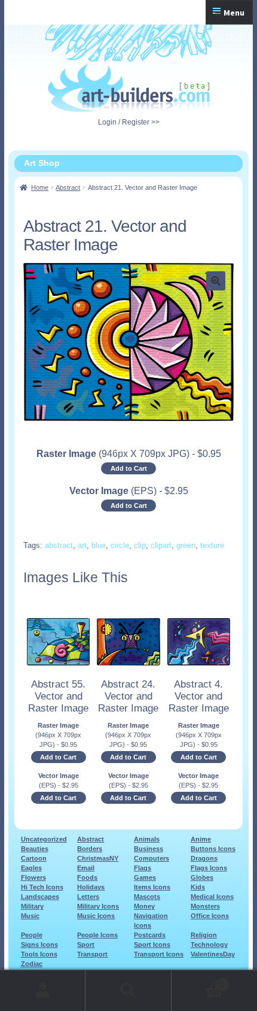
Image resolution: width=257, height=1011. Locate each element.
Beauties (34, 848)
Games (145, 877)
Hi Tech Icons (42, 887)
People (31, 935)
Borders (89, 848)
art (82, 545)
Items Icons (152, 887)
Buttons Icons (213, 848)
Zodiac (31, 963)
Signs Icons (39, 944)
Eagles (31, 867)
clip (140, 545)
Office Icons (210, 915)
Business (148, 848)
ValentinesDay (213, 954)
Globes (202, 877)
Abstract (68, 187)
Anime (201, 839)
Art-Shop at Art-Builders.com (129, 88)
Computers (151, 858)
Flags (142, 867)
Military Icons (98, 906)
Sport (85, 944)
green (185, 545)
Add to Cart (129, 468)
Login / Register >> (129, 122)
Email (85, 867)
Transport (92, 954)
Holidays (91, 887)
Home (39, 187)
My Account (42, 990)
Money (144, 906)
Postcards (150, 935)
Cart (198, 981)
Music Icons (96, 915)
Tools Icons (39, 954)
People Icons (97, 935)
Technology (209, 944)
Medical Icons (212, 896)
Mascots (147, 896)
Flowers (33, 877)
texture (212, 545)
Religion (204, 935)
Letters (88, 896)
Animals (147, 839)
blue (98, 545)
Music (30, 915)
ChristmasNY (97, 858)
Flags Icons (209, 867)
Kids (198, 887)
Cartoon (34, 858)
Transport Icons (158, 954)
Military (32, 906)
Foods (87, 877)
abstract (59, 545)
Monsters (205, 906)
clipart (161, 545)
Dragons (204, 858)
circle (120, 545)
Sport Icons (152, 944)
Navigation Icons (151, 920)
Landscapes (40, 896)
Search (128, 990)
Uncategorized (44, 839)
